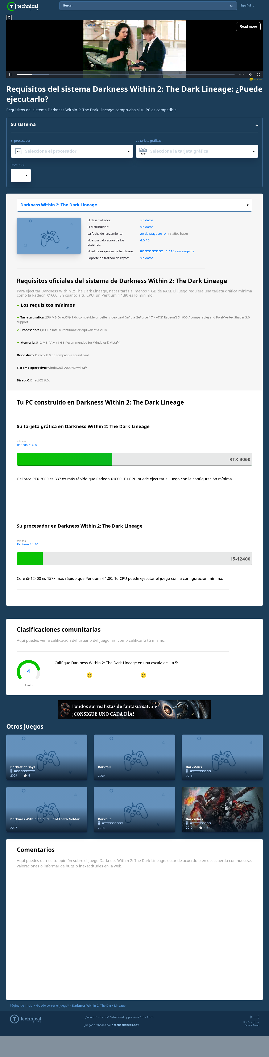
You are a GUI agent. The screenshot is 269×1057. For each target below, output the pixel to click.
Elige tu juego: (134, 205)
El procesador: (21, 140)
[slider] (126, 74)
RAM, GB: (18, 164)
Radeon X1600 (27, 445)
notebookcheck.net (125, 1025)
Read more (248, 26)
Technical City (22, 6)
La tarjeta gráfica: (148, 140)
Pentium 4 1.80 (27, 544)
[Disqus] (134, 938)
